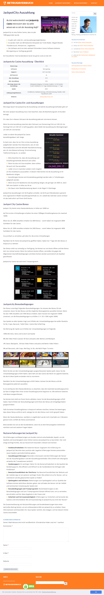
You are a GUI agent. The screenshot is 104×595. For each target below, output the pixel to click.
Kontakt (94, 3)
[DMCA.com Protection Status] (29, 586)
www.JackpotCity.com (46, 96)
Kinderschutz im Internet (79, 69)
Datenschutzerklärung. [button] (49, 592)
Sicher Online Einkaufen (84, 42)
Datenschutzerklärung (9, 581)
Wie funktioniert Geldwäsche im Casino (83, 55)
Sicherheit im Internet (63, 3)
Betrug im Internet (81, 3)
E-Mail (6, 553)
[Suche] (95, 13)
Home (51, 3)
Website (6, 561)
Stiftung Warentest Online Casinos (81, 65)
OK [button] (96, 592)
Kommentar (8, 526)
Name (6, 545)
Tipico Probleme (84, 52)
